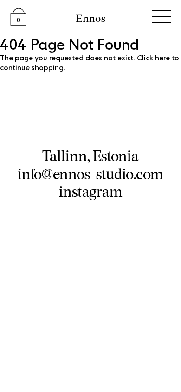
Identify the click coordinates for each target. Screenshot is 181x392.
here (162, 58)
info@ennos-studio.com (90, 174)
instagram (91, 191)
